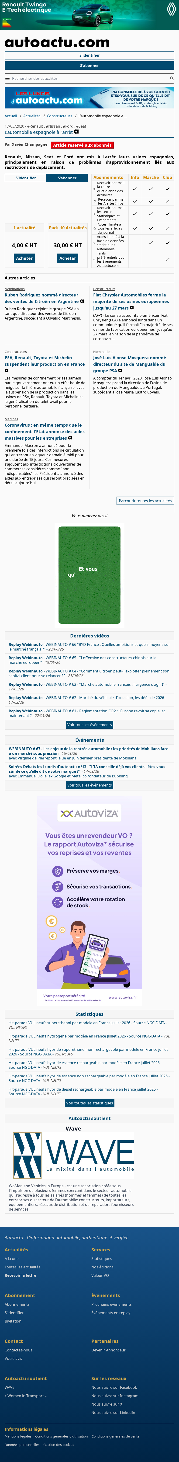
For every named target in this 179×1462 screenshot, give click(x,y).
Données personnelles (22, 1444)
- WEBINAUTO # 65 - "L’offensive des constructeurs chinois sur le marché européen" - (82, 660)
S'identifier (89, 55)
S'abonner (89, 65)
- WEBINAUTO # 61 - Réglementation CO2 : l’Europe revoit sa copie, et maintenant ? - (87, 713)
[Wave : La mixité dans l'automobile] (73, 1155)
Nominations (15, 289)
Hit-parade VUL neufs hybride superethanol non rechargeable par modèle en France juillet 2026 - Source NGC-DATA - (88, 1052)
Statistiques (101, 1258)
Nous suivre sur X (106, 1404)
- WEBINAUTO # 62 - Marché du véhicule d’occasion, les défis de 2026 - (87, 700)
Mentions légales (18, 1436)
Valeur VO (100, 1275)
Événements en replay (110, 1312)
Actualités (32, 115)
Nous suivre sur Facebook (114, 1387)
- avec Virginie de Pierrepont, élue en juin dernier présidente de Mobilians (88, 753)
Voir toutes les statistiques (89, 1103)
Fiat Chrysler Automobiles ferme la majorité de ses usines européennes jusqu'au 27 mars (131, 301)
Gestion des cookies (58, 1444)
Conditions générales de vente (115, 1436)
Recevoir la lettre (20, 1275)
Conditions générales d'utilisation (61, 1436)
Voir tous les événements (89, 724)
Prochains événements (111, 1304)
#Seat (81, 126)
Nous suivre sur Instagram (114, 1395)
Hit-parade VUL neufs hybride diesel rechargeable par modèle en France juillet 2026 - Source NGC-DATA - (83, 1091)
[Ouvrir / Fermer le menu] (8, 78)
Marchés (11, 419)
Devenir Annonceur (108, 1350)
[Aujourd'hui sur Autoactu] (89, 42)
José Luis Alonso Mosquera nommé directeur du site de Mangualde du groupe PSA (129, 364)
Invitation (13, 1321)
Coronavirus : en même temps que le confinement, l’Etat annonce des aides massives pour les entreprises (45, 431)
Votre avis (13, 1358)
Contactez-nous (18, 1350)
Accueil (11, 115)
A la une (12, 1258)
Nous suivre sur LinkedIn (113, 1412)
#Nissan (53, 126)
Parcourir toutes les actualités (145, 500)
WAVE (9, 1387)
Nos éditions (102, 1267)
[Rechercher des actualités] (172, 78)
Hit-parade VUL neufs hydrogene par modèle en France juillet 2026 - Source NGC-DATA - (89, 1038)
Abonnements (17, 1304)
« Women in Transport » (26, 1395)
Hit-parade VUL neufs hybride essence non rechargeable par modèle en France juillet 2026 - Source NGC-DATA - (89, 1078)
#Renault (35, 126)
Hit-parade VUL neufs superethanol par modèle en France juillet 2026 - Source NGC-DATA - (88, 1025)
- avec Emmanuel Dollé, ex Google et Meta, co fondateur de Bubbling (87, 771)
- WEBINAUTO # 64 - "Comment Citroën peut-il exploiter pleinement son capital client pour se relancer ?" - (89, 673)
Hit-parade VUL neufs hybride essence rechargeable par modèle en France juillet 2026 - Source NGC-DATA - (85, 1065)
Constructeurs (59, 115)
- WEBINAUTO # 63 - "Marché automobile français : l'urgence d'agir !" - (88, 687)
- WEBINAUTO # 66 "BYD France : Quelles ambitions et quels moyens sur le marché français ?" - (89, 647)
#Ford (68, 126)
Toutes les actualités (22, 1267)
